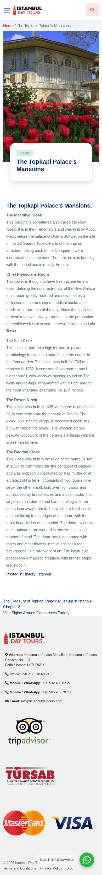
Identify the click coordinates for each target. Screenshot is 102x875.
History (29, 574)
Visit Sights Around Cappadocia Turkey (36, 613)
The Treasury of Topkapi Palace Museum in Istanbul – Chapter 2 (49, 604)
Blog (69, 868)
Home (8, 25)
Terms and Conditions (19, 868)
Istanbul (44, 574)
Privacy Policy (51, 868)
